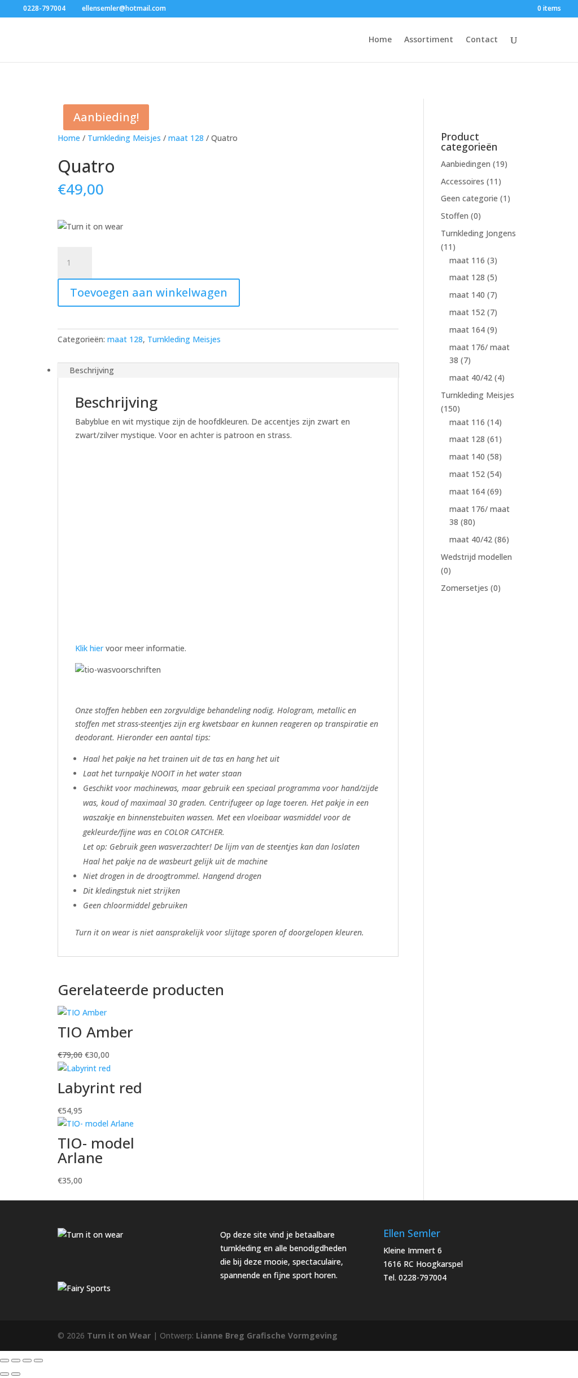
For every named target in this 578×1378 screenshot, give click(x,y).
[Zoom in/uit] (4, 1360)
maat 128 (186, 137)
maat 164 (467, 329)
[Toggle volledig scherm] (15, 1360)
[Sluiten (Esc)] (38, 1360)
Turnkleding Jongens (478, 233)
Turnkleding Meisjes (124, 137)
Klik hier (89, 648)
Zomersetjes (464, 587)
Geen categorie (469, 198)
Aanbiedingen (466, 163)
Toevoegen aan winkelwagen (148, 292)
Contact (482, 40)
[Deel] (27, 1360)
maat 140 (467, 294)
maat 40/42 (470, 377)
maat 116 (467, 260)
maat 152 (467, 312)
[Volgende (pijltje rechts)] (15, 1374)
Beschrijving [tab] (91, 370)
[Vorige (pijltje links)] (4, 1374)
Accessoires (462, 181)
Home (380, 40)
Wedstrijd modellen (476, 556)
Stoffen (454, 215)
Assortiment (428, 40)
